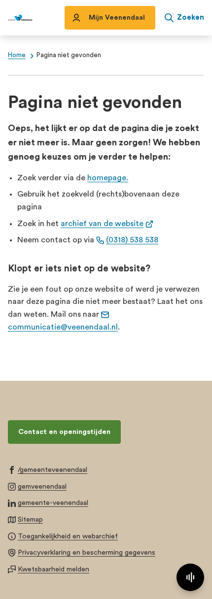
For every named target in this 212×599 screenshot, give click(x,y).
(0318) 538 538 (132, 240)
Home (17, 55)
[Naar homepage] (20, 17)
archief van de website (107, 224)
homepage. (107, 178)
